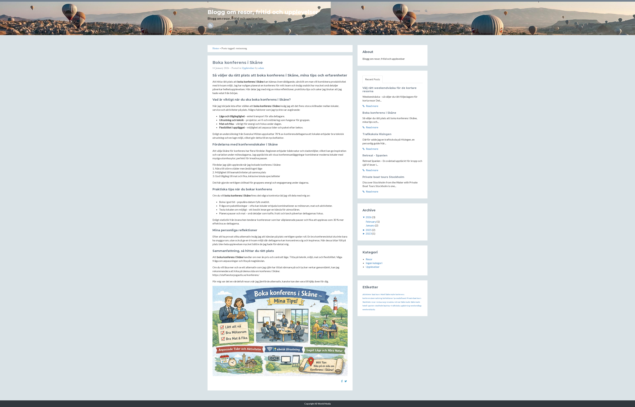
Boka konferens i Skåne (237, 62)
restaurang (381, 302)
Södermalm (405, 302)
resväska (390, 302)
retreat (397, 302)
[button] (426, 11)
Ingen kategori (374, 262)
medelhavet (401, 298)
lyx (395, 298)
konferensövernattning (372, 298)
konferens (400, 294)
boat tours (376, 294)
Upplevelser (248, 68)
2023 (369, 233)
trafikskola (395, 306)
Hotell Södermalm (388, 294)
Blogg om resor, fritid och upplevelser (263, 12)
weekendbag (415, 306)
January (370, 225)
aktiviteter (366, 294)
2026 (369, 217)
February (371, 221)
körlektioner (388, 298)
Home (416, 10)
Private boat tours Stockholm (383, 177)
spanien (371, 306)
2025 (369, 229)
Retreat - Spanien (374, 155)
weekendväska (368, 309)
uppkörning (405, 306)
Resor (369, 259)
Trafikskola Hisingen (376, 134)
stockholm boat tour (383, 306)
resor (373, 302)
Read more (371, 105)
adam (261, 68)
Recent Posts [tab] (372, 79)
